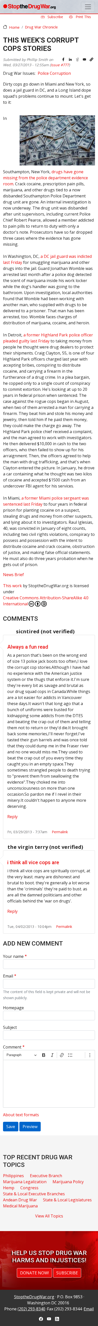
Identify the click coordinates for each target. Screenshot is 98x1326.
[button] (91, 59)
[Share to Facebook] (63, 59)
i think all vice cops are (33, 862)
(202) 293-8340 (31, 1309)
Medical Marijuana (20, 1206)
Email (8, 976)
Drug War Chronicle (41, 26)
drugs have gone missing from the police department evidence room (45, 178)
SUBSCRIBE (67, 1273)
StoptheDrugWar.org (34, 1297)
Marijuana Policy (68, 1181)
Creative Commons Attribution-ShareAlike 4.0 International (45, 601)
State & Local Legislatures (67, 1200)
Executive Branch (46, 1175)
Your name (13, 956)
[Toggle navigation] (88, 7)
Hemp (8, 1188)
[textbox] (49, 1084)
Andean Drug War (20, 1200)
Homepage (13, 1007)
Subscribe (54, 16)
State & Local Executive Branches (34, 1194)
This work (12, 585)
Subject (10, 1027)
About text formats (21, 1115)
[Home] (29, 7)
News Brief (13, 574)
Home (14, 27)
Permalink (60, 831)
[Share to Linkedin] (70, 59)
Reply (12, 816)
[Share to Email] (84, 59)
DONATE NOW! (34, 1273)
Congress (29, 1188)
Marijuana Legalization (24, 1181)
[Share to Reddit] (77, 59)
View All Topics (49, 1216)
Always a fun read (27, 647)
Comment (12, 1047)
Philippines (13, 1175)
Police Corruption (54, 73)
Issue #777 (60, 64)
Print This (83, 16)
